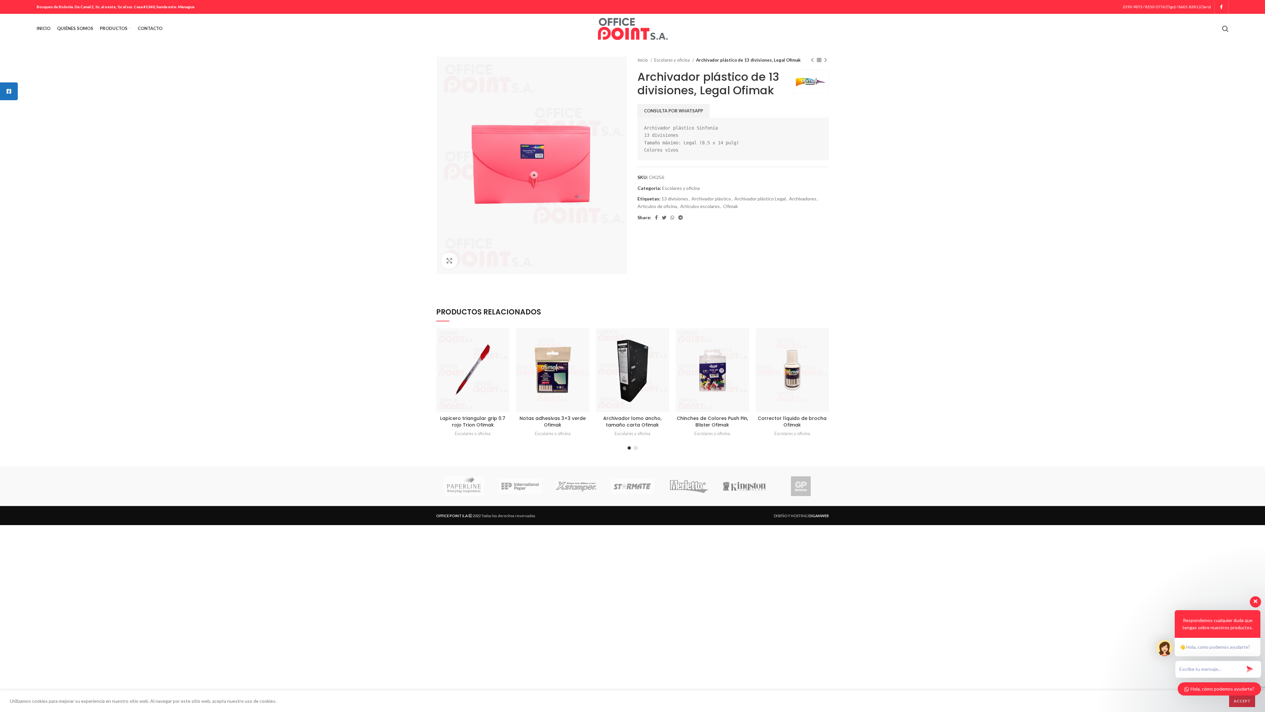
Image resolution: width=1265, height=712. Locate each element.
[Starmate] (632, 486)
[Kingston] (745, 486)
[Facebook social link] (1221, 7)
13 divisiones (674, 198)
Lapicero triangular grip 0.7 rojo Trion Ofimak (472, 421)
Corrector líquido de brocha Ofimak (792, 421)
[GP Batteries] (801, 486)
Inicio (643, 60)
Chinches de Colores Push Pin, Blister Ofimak (712, 421)
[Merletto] (689, 486)
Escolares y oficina (672, 60)
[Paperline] (464, 486)
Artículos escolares (700, 206)
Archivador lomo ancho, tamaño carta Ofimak (632, 421)
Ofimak (730, 206)
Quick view (504, 339)
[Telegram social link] (680, 217)
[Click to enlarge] (449, 260)
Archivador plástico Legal (760, 198)
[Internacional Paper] (520, 486)
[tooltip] (9, 91)
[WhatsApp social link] (672, 217)
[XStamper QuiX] (576, 486)
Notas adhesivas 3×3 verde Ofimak (553, 421)
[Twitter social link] (664, 217)
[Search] (1225, 28)
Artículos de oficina (657, 206)
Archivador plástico (711, 198)
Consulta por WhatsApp (673, 110)
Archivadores (802, 198)
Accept (1242, 700)
